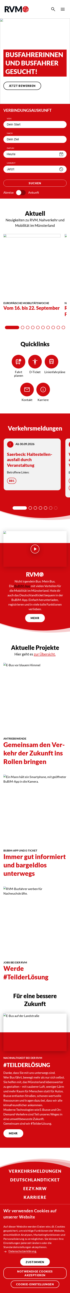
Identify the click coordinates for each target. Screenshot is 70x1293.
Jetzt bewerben (22, 85)
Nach (10, 133)
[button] (24, 97)
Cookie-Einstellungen (35, 1284)
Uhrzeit (11, 163)
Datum (10, 148)
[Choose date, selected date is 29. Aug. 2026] (61, 154)
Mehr (35, 618)
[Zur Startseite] (16, 9)
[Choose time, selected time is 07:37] (61, 169)
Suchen (35, 183)
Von (9, 118)
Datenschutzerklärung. (22, 1251)
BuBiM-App (22, 586)
